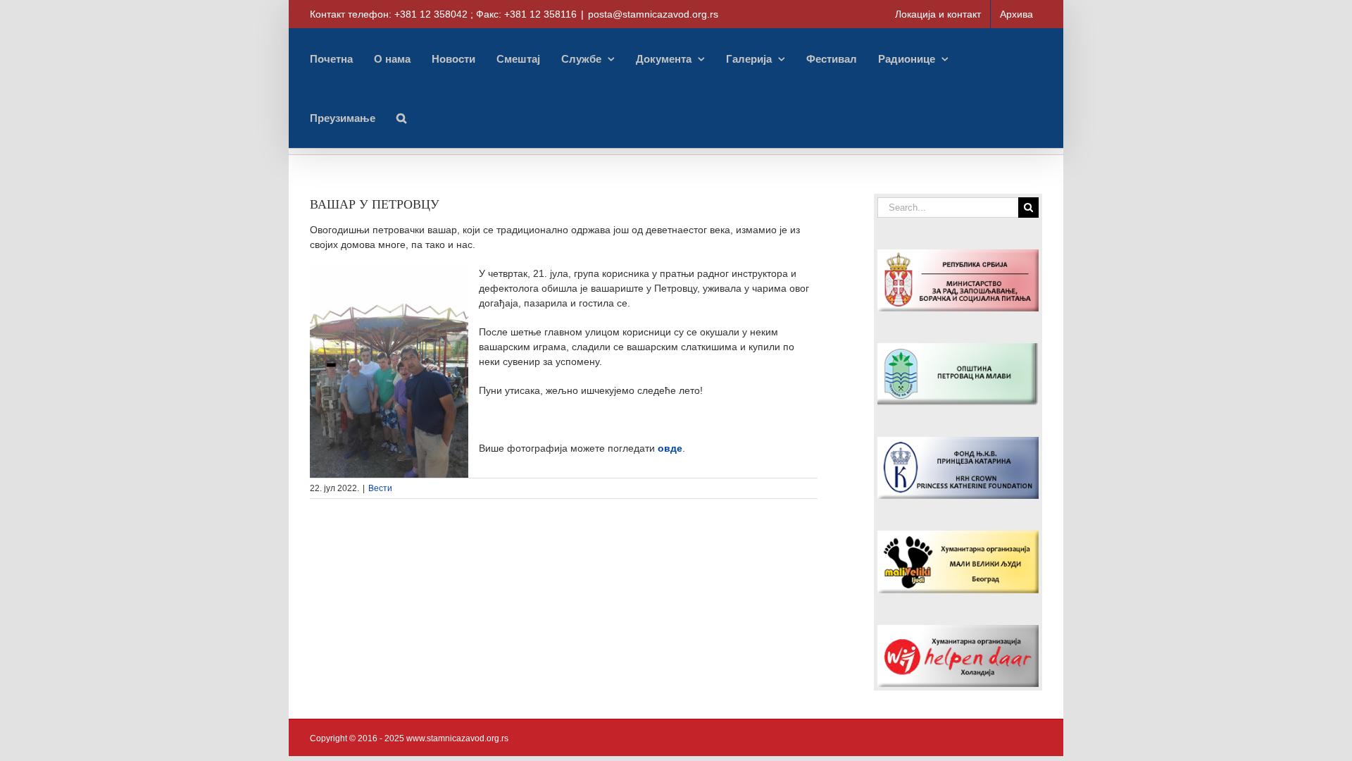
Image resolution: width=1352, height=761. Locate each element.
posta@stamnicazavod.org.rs (653, 14)
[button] (401, 117)
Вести (380, 488)
